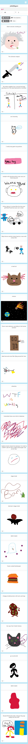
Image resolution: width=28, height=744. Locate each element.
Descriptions (17, 17)
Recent (7, 21)
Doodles (7, 17)
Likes (14, 21)
